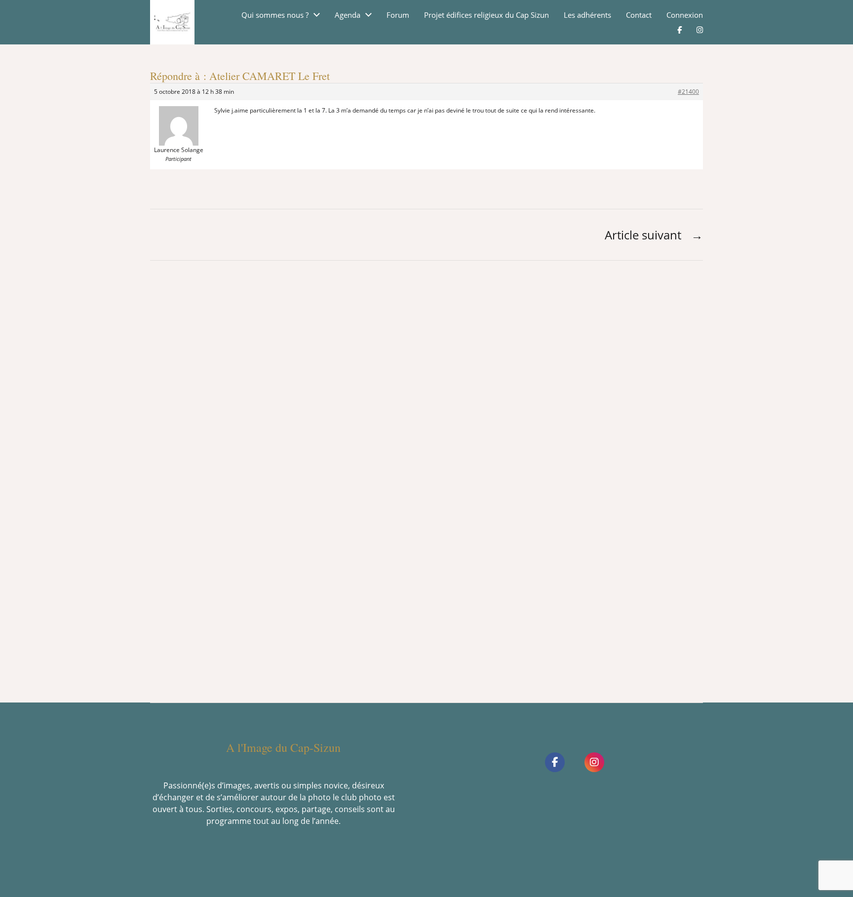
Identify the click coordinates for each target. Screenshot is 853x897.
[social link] (555, 762)
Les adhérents (587, 15)
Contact (639, 15)
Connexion (684, 15)
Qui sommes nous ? (275, 15)
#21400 (688, 91)
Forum (398, 15)
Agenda (347, 15)
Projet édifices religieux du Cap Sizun (486, 15)
